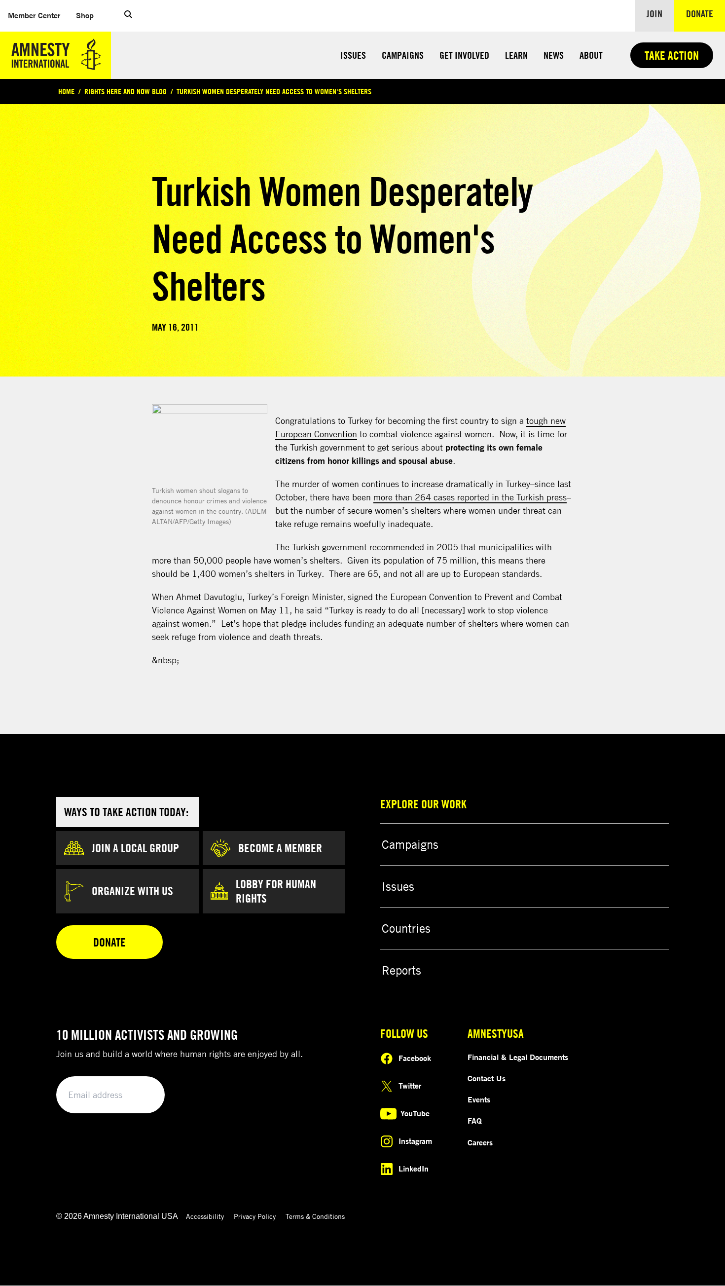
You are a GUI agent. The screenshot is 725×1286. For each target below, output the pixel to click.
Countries (406, 928)
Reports (401, 970)
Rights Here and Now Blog (125, 91)
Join (654, 13)
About (591, 55)
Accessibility (205, 1216)
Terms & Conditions (315, 1216)
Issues (353, 55)
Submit (140, 1095)
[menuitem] (34, 15)
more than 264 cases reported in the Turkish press (470, 497)
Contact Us (487, 1078)
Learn (516, 55)
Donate (705, 13)
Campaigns (403, 55)
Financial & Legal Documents (518, 1057)
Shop (89, 15)
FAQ (475, 1121)
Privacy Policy (255, 1216)
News (554, 55)
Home (66, 91)
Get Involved (464, 55)
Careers (480, 1142)
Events (479, 1099)
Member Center (38, 15)
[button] (128, 16)
